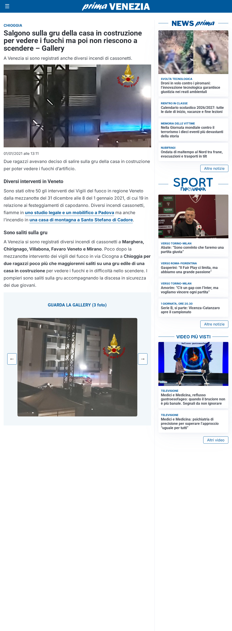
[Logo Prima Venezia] (116, 6)
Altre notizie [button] (214, 168)
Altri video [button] (216, 440)
